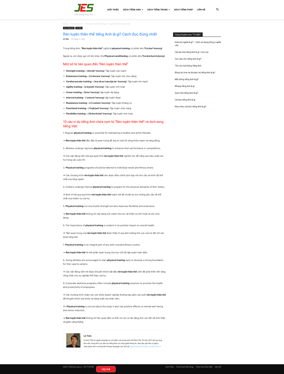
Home (65, 23)
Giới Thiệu (113, 9)
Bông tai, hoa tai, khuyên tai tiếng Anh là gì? (195, 72)
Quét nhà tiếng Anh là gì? (186, 93)
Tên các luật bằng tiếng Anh (188, 66)
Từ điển (79, 28)
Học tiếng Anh (76, 23)
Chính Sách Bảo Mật (204, 367)
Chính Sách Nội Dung (184, 367)
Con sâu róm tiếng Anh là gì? (188, 59)
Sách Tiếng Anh (132, 9)
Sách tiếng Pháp (183, 9)
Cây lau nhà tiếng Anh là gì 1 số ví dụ (191, 52)
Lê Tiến (66, 39)
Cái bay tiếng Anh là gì (185, 100)
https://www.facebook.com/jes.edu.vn (145, 346)
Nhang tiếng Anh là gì (185, 86)
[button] (217, 9)
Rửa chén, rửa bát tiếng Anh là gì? (190, 106)
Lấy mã (106, 369)
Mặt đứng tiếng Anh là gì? (187, 79)
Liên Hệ (201, 9)
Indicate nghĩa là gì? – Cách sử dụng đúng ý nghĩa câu (198, 43)
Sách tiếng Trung (157, 9)
